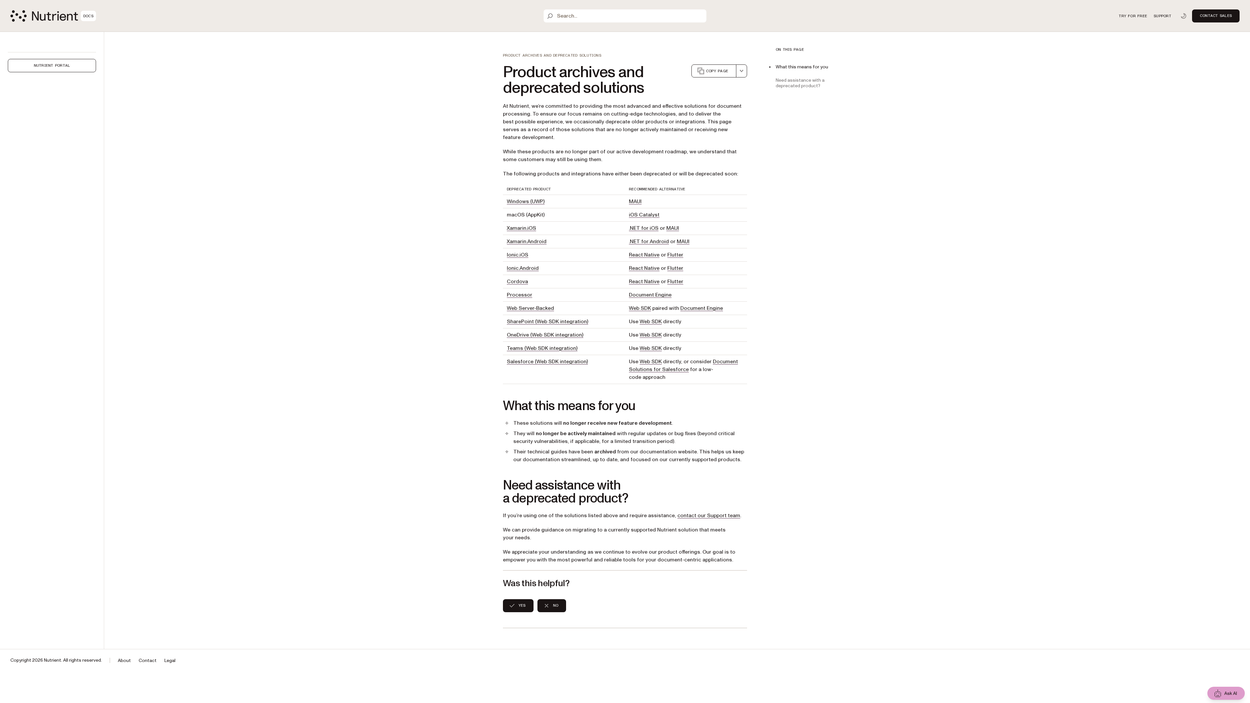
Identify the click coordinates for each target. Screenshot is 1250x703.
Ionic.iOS (517, 254)
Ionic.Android (523, 268)
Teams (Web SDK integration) (542, 348)
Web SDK (640, 308)
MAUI (635, 201)
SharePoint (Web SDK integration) (547, 321)
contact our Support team (708, 515)
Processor (519, 294)
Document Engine (650, 294)
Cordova (517, 281)
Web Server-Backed (530, 308)
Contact (148, 660)
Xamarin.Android (527, 241)
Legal (169, 660)
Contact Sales (1216, 16)
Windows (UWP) (526, 201)
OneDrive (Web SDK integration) (545, 334)
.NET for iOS (644, 228)
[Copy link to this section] (493, 406)
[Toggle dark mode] (1183, 15)
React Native (644, 254)
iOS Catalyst (644, 214)
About (124, 660)
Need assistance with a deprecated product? (800, 83)
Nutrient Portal (52, 65)
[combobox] (741, 70)
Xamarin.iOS (521, 228)
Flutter (675, 254)
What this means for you (802, 67)
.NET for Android (649, 241)
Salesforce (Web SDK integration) (547, 361)
